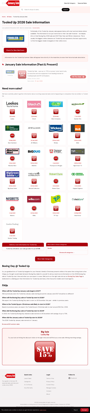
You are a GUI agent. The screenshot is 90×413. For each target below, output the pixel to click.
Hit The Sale (78, 76)
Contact (48, 391)
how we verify (36, 28)
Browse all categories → (67, 252)
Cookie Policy (50, 384)
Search (65, 9)
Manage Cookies (51, 388)
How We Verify (28, 388)
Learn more (43, 410)
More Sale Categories (45, 259)
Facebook (74, 378)
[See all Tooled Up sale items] (10, 72)
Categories (27, 381)
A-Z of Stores (28, 384)
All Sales (9, 16)
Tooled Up (10, 75)
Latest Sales (27, 378)
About (48, 394)
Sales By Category (69, 3)
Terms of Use (50, 378)
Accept (84, 410)
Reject (76, 410)
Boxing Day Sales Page (75, 276)
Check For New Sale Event (15, 50)
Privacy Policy (50, 381)
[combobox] (42, 10)
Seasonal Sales (82, 3)
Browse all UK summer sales (11, 324)
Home (4, 16)
